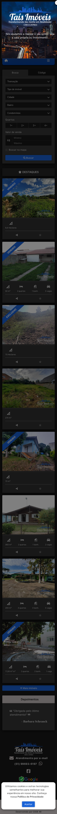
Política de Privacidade (31, 796)
